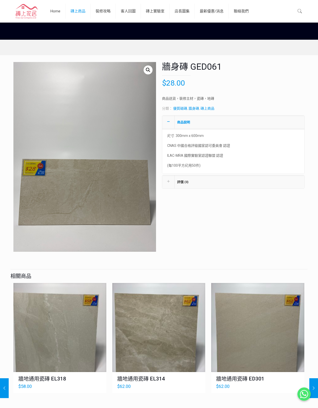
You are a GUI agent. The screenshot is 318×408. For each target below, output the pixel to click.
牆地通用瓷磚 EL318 (42, 379)
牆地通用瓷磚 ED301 (240, 379)
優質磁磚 (180, 108)
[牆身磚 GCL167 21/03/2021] (4, 388)
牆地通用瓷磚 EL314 (141, 379)
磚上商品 (207, 108)
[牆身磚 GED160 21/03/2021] (313, 388)
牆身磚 (194, 108)
